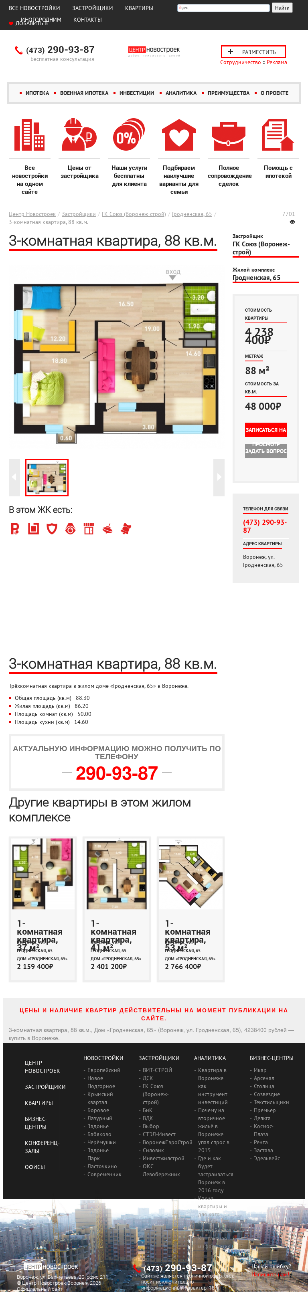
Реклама (277, 62)
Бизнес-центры (272, 1058)
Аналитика (181, 93)
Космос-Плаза (264, 1130)
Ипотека (37, 93)
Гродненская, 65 (192, 214)
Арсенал (264, 1078)
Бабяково (99, 1134)
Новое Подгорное (101, 1082)
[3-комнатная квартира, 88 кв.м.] (47, 477)
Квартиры (139, 8)
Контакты (87, 19)
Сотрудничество (240, 62)
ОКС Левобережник (161, 1170)
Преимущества (228, 93)
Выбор (151, 1126)
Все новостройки (34, 8)
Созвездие (267, 1094)
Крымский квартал (100, 1098)
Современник (104, 1174)
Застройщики (92, 8)
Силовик (153, 1150)
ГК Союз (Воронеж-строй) (134, 214)
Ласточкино (102, 1166)
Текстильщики (271, 1102)
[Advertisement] (117, 595)
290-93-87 (60, 50)
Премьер (265, 1110)
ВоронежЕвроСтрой (167, 1142)
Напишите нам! (270, 1274)
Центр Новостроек (32, 214)
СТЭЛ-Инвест (159, 1134)
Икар (260, 1070)
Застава (263, 1150)
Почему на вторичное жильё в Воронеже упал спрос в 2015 (213, 1130)
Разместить (259, 52)
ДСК (148, 1078)
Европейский (103, 1070)
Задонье (98, 1126)
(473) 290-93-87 (265, 526)
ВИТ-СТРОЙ (157, 1070)
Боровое (98, 1110)
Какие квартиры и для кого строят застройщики (214, 1214)
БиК (148, 1110)
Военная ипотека (84, 93)
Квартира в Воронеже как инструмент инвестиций (213, 1086)
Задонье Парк (98, 1154)
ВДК (148, 1118)
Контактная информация (214, 1242)
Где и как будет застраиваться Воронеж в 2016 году (215, 1174)
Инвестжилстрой (163, 1158)
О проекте (274, 93)
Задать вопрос (266, 451)
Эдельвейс (267, 1158)
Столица (264, 1086)
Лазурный (99, 1118)
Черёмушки (101, 1142)
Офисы (35, 1167)
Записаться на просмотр (266, 431)
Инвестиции (137, 93)
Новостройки (103, 1058)
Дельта (262, 1118)
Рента (261, 1142)
